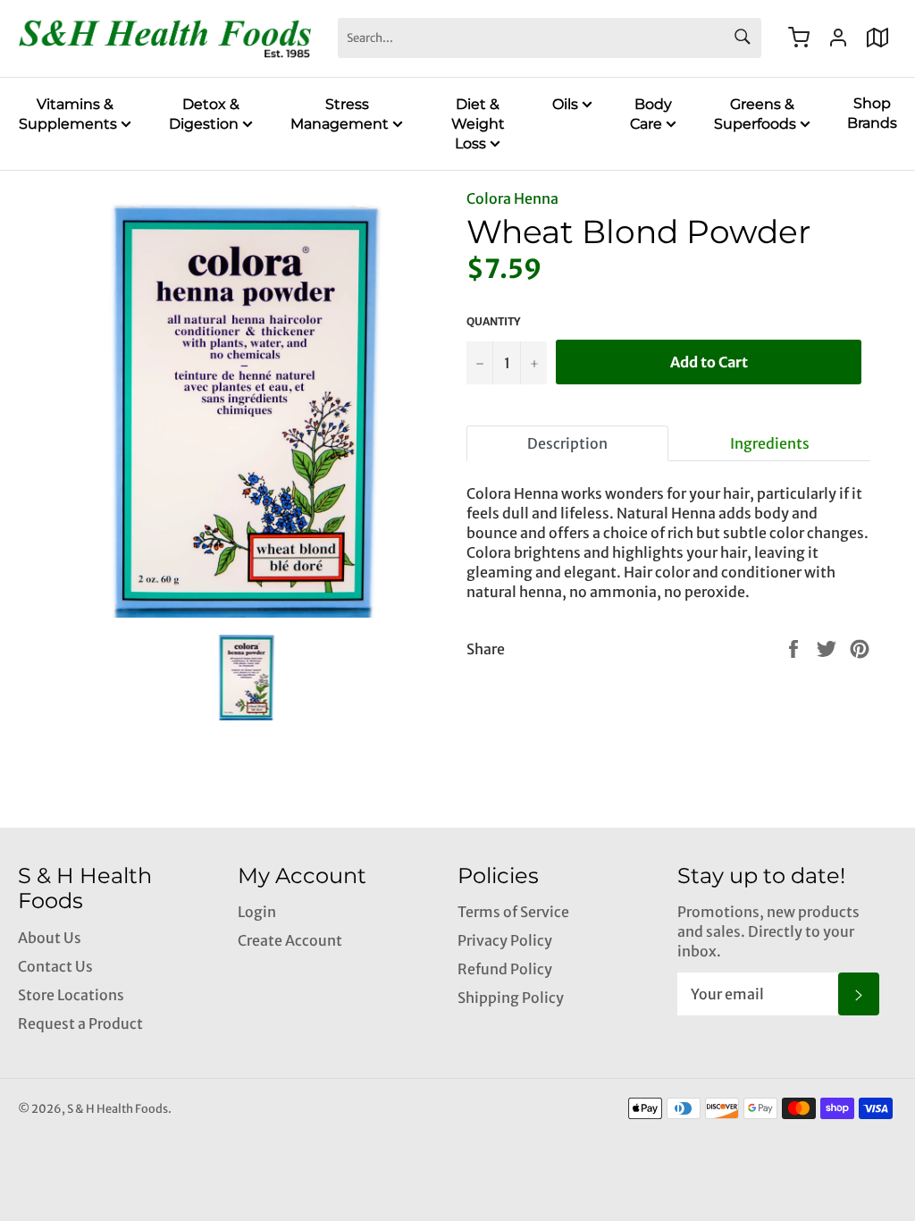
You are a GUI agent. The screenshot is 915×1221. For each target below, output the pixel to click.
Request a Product (80, 1023)
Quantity (493, 321)
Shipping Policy (511, 997)
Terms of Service (513, 912)
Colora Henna (512, 198)
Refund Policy (505, 969)
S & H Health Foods (117, 1108)
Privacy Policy (505, 940)
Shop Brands (872, 113)
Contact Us (55, 966)
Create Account (290, 940)
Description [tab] (567, 443)
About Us (49, 938)
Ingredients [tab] (770, 443)
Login (257, 912)
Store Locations (71, 995)
